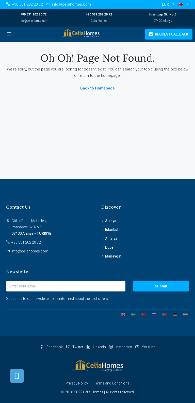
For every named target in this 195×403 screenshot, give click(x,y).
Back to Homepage (97, 88)
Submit (161, 286)
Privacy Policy (77, 383)
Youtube (148, 347)
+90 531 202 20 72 (33, 14)
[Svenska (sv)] (131, 314)
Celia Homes (99, 21)
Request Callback (171, 34)
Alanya (110, 221)
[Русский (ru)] (152, 314)
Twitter (78, 347)
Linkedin (99, 347)
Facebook (54, 347)
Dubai (110, 247)
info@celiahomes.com (33, 21)
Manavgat (113, 256)
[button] (183, 4)
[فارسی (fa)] (183, 314)
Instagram (124, 347)
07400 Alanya (162, 21)
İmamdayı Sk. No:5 (162, 14)
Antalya (111, 238)
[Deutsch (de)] (173, 314)
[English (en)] (121, 314)
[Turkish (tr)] (142, 314)
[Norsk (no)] (162, 314)
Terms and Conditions (111, 383)
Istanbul (111, 230)
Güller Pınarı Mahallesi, (31, 227)
